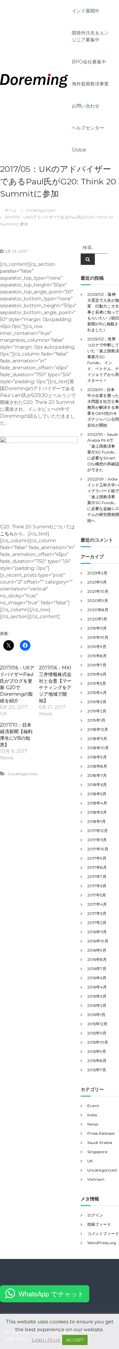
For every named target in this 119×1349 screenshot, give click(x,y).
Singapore (97, 1151)
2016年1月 (96, 1014)
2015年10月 (97, 1042)
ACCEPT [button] (75, 1339)
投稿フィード (99, 1224)
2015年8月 (96, 1060)
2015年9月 (96, 1051)
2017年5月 (96, 895)
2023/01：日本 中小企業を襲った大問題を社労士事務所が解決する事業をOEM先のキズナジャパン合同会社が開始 (103, 407)
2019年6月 (96, 674)
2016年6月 (96, 977)
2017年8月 (97, 867)
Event (93, 1105)
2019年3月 (96, 701)
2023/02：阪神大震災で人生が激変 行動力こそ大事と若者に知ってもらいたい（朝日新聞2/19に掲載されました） (103, 312)
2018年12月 (97, 729)
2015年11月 (96, 1033)
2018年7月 (97, 775)
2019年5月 (96, 683)
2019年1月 (96, 720)
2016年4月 (97, 987)
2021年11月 (97, 582)
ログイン (95, 1215)
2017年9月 (96, 858)
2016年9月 (96, 950)
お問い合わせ (85, 106)
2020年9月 (97, 600)
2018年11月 (97, 738)
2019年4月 (97, 692)
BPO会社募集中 (89, 62)
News (92, 1124)
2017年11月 (97, 839)
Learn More (46, 1340)
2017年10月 (97, 849)
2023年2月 (97, 572)
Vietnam (95, 1179)
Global (79, 150)
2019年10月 (97, 637)
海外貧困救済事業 (90, 84)
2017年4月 (97, 904)
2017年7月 (96, 876)
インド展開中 (85, 11)
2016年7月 (96, 968)
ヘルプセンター (88, 128)
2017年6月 (96, 885)
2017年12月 (97, 830)
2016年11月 (97, 931)
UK (90, 1160)
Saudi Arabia (99, 1142)
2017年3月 (96, 913)
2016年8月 (97, 959)
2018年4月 (97, 803)
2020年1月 (97, 618)
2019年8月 (97, 655)
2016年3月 (96, 996)
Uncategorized (40, 210)
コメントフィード (103, 1233)
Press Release (101, 1133)
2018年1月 (96, 821)
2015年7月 (96, 1069)
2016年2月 (96, 1005)
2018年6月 (97, 784)
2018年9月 (97, 757)
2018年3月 (97, 812)
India (92, 1114)
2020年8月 (97, 609)
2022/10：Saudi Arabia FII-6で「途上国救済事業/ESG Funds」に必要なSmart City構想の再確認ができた (103, 452)
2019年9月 (96, 646)
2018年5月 (96, 793)
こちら (7, 534)
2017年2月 (96, 922)
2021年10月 (97, 591)
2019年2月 (96, 711)
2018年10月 (98, 747)
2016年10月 (97, 941)
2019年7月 (96, 665)
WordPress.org (101, 1242)
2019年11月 (97, 628)
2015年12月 (97, 1023)
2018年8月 (97, 766)
